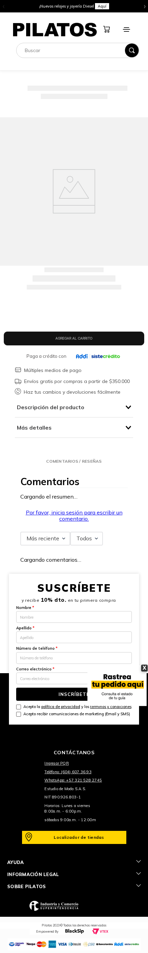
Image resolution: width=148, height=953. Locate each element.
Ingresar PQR (56, 763)
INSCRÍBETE (74, 694)
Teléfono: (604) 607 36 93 (68, 771)
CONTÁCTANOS (74, 752)
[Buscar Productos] (132, 50)
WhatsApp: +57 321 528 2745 (73, 780)
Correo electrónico (35, 669)
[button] (74, 461)
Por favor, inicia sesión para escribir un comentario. (74, 515)
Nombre (25, 607)
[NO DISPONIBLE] (74, 338)
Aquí (102, 6)
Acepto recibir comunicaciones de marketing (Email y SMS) (76, 713)
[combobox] (78, 50)
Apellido (25, 628)
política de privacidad (60, 706)
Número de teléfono (36, 648)
